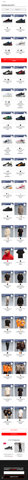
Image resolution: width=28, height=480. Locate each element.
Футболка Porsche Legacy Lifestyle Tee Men (20, 422)
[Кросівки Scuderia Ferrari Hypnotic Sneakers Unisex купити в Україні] (20, 72)
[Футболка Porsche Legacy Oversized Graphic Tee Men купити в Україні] (8, 322)
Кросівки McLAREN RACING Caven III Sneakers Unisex (20, 52)
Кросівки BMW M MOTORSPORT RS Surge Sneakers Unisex (20, 104)
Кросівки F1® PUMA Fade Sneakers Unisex (20, 150)
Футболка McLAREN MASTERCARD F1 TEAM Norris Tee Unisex (7, 422)
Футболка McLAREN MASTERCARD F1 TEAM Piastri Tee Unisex (20, 332)
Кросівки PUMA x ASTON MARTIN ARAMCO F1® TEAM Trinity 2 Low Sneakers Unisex (7, 127)
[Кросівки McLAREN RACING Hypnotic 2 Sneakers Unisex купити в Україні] (8, 186)
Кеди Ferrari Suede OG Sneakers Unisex (7, 30)
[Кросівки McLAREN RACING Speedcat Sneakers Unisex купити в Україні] (20, 164)
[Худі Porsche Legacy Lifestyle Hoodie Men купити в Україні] (20, 209)
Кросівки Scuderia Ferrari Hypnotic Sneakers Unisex (20, 81)
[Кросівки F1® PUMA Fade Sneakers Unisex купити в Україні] (20, 141)
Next (25, 447)
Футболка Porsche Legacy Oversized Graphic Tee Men (7, 331)
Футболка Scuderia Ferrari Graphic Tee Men (20, 240)
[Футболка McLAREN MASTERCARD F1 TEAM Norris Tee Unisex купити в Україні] (8, 413)
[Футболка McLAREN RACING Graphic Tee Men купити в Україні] (8, 390)
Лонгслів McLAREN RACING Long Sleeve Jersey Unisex (20, 355)
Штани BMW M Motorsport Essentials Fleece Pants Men (7, 355)
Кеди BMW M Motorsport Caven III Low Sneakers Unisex (20, 30)
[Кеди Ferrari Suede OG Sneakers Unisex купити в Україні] (8, 21)
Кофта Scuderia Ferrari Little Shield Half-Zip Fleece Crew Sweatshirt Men (7, 263)
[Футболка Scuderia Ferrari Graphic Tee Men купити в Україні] (20, 231)
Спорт (4, 1)
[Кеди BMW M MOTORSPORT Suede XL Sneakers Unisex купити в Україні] (20, 118)
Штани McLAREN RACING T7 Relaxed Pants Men (7, 309)
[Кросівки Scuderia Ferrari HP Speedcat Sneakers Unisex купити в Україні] (8, 209)
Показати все (14, 434)
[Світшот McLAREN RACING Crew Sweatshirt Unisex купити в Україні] (20, 368)
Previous (3, 447)
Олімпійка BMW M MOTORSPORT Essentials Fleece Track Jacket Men (20, 286)
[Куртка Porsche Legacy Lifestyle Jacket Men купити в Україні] (20, 300)
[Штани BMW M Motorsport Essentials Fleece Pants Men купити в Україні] (8, 345)
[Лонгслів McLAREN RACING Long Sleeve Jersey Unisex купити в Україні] (20, 345)
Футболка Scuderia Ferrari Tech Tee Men (20, 263)
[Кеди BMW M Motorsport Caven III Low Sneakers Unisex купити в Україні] (20, 21)
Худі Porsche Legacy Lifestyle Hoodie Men (20, 218)
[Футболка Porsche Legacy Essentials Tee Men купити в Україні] (8, 277)
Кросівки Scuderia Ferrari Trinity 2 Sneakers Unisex (7, 173)
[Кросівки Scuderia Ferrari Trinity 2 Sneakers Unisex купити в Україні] (8, 164)
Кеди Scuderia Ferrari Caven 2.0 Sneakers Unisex (20, 195)
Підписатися (14, 476)
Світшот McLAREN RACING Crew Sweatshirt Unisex (20, 377)
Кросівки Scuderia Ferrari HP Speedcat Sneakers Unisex (7, 218)
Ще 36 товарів (14, 430)
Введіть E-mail (7, 472)
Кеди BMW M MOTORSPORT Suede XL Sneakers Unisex (20, 127)
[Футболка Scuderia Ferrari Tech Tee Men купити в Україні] (20, 254)
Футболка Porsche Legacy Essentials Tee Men (7, 286)
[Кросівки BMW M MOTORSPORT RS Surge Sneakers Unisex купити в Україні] (20, 95)
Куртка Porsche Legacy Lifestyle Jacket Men (20, 309)
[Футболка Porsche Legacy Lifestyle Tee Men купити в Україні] (20, 413)
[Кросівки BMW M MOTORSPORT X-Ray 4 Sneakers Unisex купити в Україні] (8, 43)
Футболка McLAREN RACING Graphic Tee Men (7, 399)
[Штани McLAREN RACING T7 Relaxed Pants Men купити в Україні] (8, 300)
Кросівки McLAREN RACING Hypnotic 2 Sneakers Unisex (7, 195)
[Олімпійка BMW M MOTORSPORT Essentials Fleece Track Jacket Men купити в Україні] (20, 277)
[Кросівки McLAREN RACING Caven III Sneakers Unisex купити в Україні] (20, 43)
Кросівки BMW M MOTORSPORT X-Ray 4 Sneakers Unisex (7, 52)
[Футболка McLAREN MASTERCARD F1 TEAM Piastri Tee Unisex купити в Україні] (20, 322)
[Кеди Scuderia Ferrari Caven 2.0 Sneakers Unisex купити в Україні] (20, 186)
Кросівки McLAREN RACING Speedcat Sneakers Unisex (20, 173)
